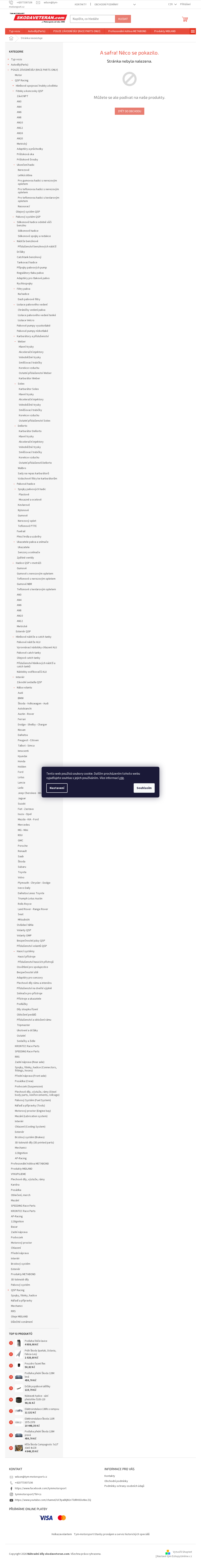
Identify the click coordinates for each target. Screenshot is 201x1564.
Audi (20, 693)
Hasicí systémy (26, 951)
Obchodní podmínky (106, 4)
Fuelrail (21, 531)
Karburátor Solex (29, 389)
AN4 (19, 107)
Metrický (22, 144)
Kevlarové (24, 505)
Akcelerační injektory (31, 352)
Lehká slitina (25, 175)
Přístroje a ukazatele (29, 999)
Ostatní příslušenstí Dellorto (35, 463)
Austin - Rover (26, 714)
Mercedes (24, 825)
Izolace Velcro (26, 320)
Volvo (21, 878)
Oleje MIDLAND (19, 1317)
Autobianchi (25, 709)
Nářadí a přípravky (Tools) (30, 1106)
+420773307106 (24, 1483)
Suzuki (22, 804)
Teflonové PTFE (27, 526)
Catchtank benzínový (29, 257)
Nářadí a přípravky (21, 1301)
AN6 (19, 112)
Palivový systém (20, 1285)
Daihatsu (23, 735)
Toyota (22, 872)
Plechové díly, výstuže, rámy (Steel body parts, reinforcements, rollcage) (37, 1093)
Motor (18, 75)
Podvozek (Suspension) (29, 1087)
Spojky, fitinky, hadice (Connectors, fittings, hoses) (36, 1069)
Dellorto (22, 426)
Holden (22, 767)
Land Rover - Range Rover (33, 909)
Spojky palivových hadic (32, 489)
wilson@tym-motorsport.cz (31, 1477)
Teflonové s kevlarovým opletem (36, 589)
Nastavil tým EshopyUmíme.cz (174, 1556)
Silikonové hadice (28, 231)
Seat (20, 914)
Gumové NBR (24, 584)
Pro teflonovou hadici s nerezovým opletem (38, 191)
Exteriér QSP (23, 632)
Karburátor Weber (29, 378)
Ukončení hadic (26, 165)
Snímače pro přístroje (29, 993)
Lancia (21, 783)
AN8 (19, 117)
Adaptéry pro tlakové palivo (33, 278)
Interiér (20, 677)
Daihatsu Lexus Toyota (31, 893)
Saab (21, 856)
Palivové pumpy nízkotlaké (32, 331)
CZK (170, 4)
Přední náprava (20, 1253)
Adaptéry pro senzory (30, 978)
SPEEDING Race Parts (27, 1051)
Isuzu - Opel (25, 814)
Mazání (15, 1200)
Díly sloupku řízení (27, 1009)
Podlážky (22, 1004)
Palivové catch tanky (29, 653)
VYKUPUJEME (18, 1174)
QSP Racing (21, 80)
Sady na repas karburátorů (33, 473)
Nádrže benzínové (27, 241)
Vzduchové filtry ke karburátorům (37, 479)
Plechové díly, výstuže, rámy (28, 1179)
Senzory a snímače (29, 552)
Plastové (24, 495)
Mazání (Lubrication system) (31, 1116)
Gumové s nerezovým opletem (35, 574)
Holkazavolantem (62, 1534)
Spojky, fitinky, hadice (24, 1296)
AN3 (19, 102)
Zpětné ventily (25, 558)
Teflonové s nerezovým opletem (36, 579)
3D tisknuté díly (20, 1280)
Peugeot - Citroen (28, 740)
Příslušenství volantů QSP (32, 946)
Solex (21, 384)
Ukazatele (24, 547)
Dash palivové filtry (29, 299)
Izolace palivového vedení (32, 305)
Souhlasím (144, 788)
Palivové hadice (26, 484)
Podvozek (17, 1237)
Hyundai (22, 756)
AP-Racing (21, 1158)
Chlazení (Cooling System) (30, 1127)
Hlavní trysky (26, 347)
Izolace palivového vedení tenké (37, 315)
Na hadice (23, 294)
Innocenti (23, 751)
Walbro (22, 468)
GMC (20, 841)
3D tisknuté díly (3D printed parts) (34, 1143)
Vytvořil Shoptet (182, 1552)
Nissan (22, 730)
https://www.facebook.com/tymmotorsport (40, 1488)
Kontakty (81, 4)
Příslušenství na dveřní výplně (34, 988)
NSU (20, 835)
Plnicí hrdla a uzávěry (29, 537)
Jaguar (22, 798)
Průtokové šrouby (27, 160)
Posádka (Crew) (24, 1081)
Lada (20, 788)
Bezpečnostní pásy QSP (31, 941)
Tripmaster (23, 1025)
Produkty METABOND (23, 1274)
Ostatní (21, 1036)
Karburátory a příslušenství (33, 336)
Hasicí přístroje (27, 957)
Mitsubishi (24, 920)
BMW (21, 698)
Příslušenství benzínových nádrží (37, 247)
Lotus (21, 777)
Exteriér (19, 1132)
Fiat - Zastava (26, 809)
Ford (20, 772)
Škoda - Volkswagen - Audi (33, 704)
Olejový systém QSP (28, 212)
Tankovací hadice (27, 263)
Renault (22, 851)
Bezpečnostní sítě (27, 972)
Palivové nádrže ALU (28, 642)
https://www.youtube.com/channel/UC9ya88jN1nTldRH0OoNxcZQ (53, 1500)
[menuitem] (14, 31)
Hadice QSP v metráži (28, 563)
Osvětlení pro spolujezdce (32, 967)
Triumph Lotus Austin (30, 899)
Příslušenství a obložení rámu (34, 1020)
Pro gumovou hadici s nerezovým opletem (37, 182)
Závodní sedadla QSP (29, 682)
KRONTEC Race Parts (27, 1046)
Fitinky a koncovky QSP (29, 91)
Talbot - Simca (26, 746)
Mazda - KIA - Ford (28, 819)
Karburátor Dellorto (30, 431)
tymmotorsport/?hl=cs (28, 1494)
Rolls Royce (25, 904)
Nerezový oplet (27, 521)
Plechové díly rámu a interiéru (34, 983)
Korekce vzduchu (29, 368)
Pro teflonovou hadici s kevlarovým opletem (38, 199)
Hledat (123, 18)
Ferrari (22, 719)
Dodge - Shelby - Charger (32, 725)
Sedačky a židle (26, 1041)
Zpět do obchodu (129, 111)
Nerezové (23, 170)
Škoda (21, 862)
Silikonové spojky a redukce (34, 236)
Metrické (22, 626)
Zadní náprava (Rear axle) (29, 1062)
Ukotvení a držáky (27, 1030)
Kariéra (15, 1185)
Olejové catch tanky (28, 658)
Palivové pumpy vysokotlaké (33, 326)
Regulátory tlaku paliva (30, 273)
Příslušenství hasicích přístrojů (36, 962)
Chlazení (16, 1248)
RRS (17, 1057)
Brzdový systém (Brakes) (30, 1137)
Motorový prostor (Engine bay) (33, 1111)
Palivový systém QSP (28, 217)
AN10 (20, 123)
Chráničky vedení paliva (31, 310)
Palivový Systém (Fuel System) (33, 1100)
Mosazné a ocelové (30, 500)
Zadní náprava (19, 1232)
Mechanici (20, 1148)
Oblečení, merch (20, 1195)
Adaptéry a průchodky (30, 149)
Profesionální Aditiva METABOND (30, 1164)
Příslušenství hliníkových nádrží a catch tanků (36, 665)
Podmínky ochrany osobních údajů (124, 1486)
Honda (21, 761)
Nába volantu (24, 688)
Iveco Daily (24, 888)
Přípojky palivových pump (32, 268)
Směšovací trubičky (30, 363)
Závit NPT (22, 96)
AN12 (20, 128)
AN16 (20, 133)
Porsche (23, 846)
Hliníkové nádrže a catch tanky (33, 637)
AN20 (20, 139)
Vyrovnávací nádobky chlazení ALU (37, 647)
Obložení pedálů (26, 1015)
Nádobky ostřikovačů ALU (32, 672)
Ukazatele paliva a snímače (32, 542)
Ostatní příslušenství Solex (34, 421)
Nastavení (57, 788)
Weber (22, 342)
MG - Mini (23, 830)
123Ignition (21, 1153)
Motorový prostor (21, 1243)
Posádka (16, 1190)
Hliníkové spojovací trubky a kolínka (37, 86)
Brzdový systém (20, 1264)
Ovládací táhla (25, 925)
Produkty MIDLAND (21, 1169)
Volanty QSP (24, 930)
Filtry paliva (23, 289)
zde (121, 778)
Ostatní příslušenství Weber (35, 373)
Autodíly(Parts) (19, 65)
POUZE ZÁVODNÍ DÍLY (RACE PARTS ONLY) (34, 70)
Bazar (14, 1227)
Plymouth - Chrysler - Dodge (34, 883)
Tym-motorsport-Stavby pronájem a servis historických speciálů (112, 1534)
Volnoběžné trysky (30, 357)
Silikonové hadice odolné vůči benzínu (34, 224)
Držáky (21, 252)
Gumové (23, 516)
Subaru (22, 867)
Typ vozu (16, 59)
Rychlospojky (25, 284)
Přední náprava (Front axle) (30, 1076)
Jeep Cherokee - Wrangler (33, 793)
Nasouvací (24, 206)
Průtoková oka (25, 154)
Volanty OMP (24, 936)
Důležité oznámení (22, 1322)
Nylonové (23, 510)
